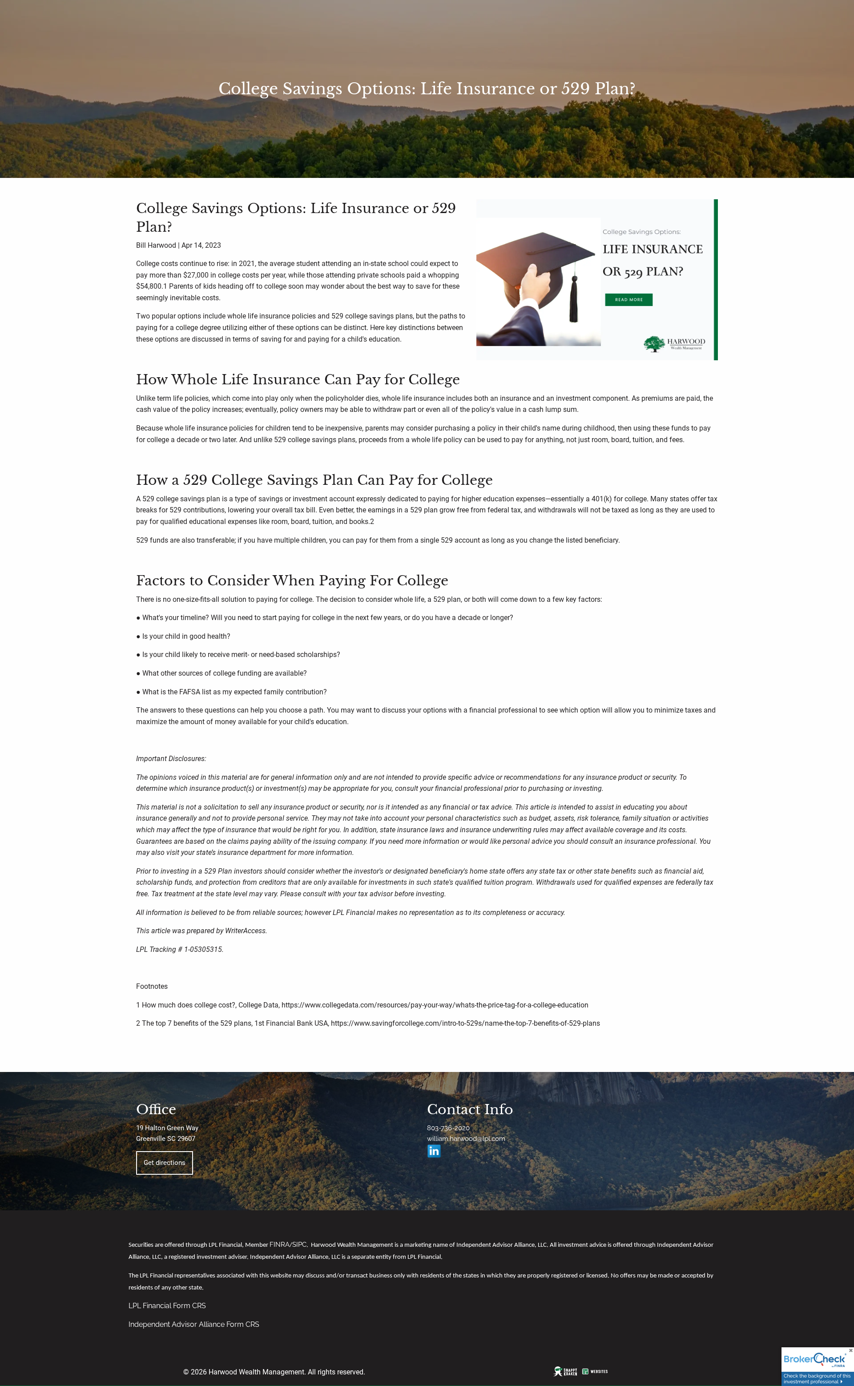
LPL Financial (151, 1305)
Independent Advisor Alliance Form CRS (194, 1324)
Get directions (164, 1163)
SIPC (299, 1244)
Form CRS (189, 1305)
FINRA (280, 1244)
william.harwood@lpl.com (466, 1139)
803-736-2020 (448, 1128)
